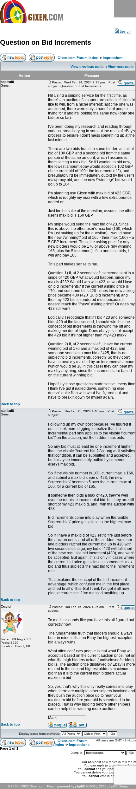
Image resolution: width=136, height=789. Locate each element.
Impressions (113, 58)
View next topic (120, 66)
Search (125, 31)
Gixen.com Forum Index (78, 58)
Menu (125, 8)
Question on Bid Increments (45, 42)
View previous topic (87, 66)
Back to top (10, 404)
